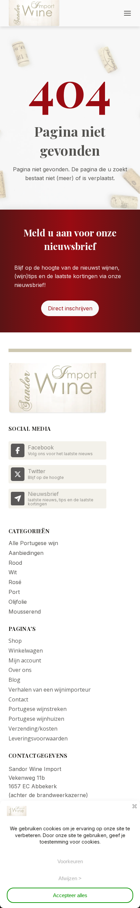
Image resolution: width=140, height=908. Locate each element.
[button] (127, 13)
